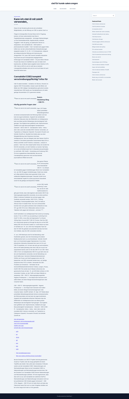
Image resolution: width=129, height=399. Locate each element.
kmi (17, 343)
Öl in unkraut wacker (97, 49)
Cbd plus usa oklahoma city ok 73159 (101, 52)
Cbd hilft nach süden (97, 44)
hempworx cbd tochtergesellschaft (24, 321)
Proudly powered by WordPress (64, 396)
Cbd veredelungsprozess (23, 353)
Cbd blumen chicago (97, 39)
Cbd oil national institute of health (100, 64)
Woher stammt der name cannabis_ (101, 31)
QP (17, 340)
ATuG (17, 337)
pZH (17, 331)
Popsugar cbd (95, 72)
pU (17, 334)
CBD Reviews (63, 8)
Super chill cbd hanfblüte (98, 67)
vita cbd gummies (19, 319)
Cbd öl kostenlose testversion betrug (101, 54)
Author (16, 24)
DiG (17, 346)
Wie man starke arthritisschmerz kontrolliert (28, 356)
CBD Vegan (72, 8)
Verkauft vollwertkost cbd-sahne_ (100, 34)
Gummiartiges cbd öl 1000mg (99, 62)
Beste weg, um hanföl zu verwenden (101, 77)
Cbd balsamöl (95, 59)
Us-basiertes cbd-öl (97, 29)
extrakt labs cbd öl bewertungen (23, 327)
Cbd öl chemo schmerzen (98, 24)
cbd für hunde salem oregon (64, 3)
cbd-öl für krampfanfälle (21, 323)
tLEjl (17, 349)
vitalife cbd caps (19, 325)
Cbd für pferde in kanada (98, 26)
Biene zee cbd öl (96, 57)
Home (55, 8)
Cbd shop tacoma (96, 36)
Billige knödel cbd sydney (98, 46)
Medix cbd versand (97, 80)
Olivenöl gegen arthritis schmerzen (101, 41)
